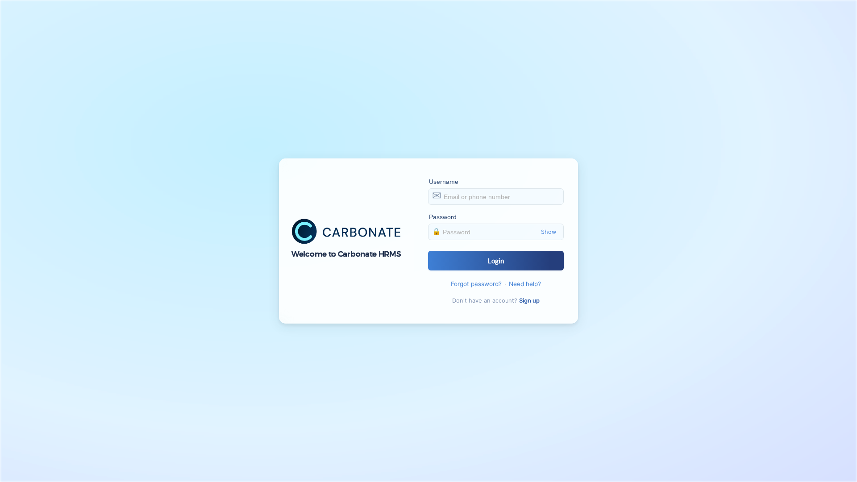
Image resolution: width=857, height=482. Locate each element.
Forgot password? (476, 283)
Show (548, 232)
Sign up (529, 300)
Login (496, 261)
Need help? (525, 283)
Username (444, 181)
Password (443, 216)
